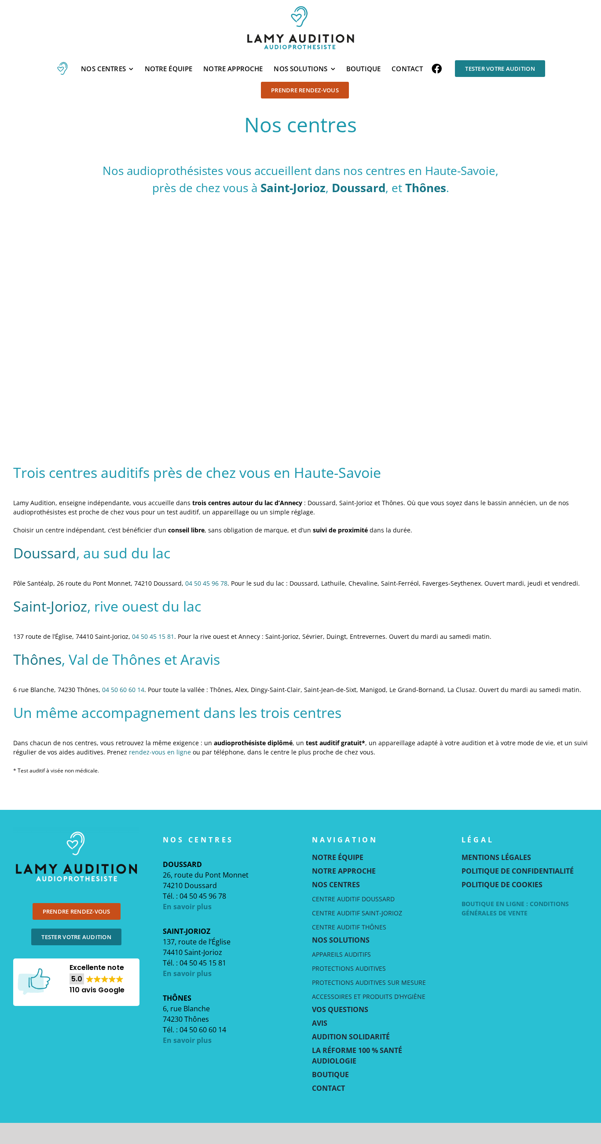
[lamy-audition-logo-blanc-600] (76, 830)
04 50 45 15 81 (153, 636)
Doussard (358, 188)
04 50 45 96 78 (206, 583)
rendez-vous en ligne (160, 752)
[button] (97, 978)
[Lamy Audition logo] (300, 7)
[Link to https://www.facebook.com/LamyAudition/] (437, 69)
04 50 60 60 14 (123, 689)
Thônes (425, 188)
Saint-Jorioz (293, 188)
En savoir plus (187, 906)
